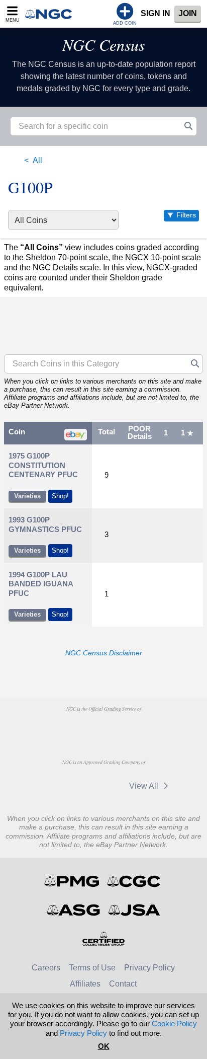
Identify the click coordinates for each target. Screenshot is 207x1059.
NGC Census (103, 44)
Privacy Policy (149, 967)
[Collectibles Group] (104, 938)
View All (144, 786)
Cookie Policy (174, 1023)
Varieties (27, 496)
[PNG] (103, 727)
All (37, 160)
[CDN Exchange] (55, 785)
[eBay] (102, 785)
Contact (123, 983)
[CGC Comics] (134, 881)
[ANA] (52, 727)
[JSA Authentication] (134, 910)
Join (187, 13)
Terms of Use (92, 967)
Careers (46, 967)
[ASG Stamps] (74, 910)
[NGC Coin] (51, 14)
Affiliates (85, 983)
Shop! (60, 496)
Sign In (155, 13)
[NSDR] (154, 727)
